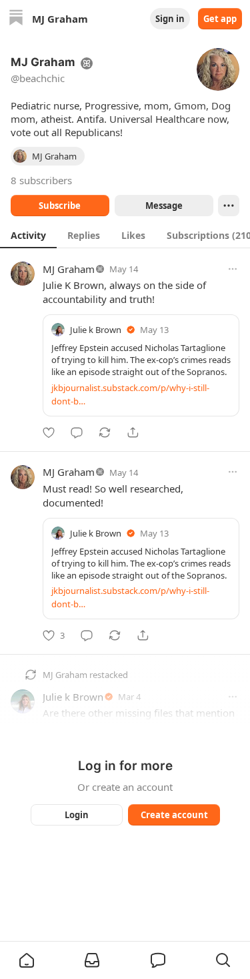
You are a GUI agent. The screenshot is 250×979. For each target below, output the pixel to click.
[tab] (28, 235)
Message (163, 206)
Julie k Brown (95, 330)
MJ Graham (69, 269)
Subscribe (60, 206)
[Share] (132, 432)
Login (77, 815)
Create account (173, 815)
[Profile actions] (228, 205)
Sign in (170, 19)
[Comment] (76, 432)
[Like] (48, 432)
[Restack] (104, 432)
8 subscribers (41, 180)
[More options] (232, 269)
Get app (220, 19)
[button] (26, 960)
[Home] (16, 19)
